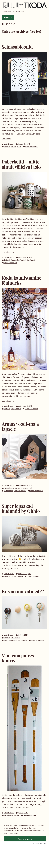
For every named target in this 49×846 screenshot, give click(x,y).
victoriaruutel (9, 144)
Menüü (9, 17)
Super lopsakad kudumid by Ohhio (21, 508)
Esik (12, 638)
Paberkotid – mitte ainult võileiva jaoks (22, 164)
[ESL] (10, 23)
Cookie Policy (13, 833)
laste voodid (8, 491)
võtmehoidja (22, 640)
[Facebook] (3, 23)
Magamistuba (9, 488)
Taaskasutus (15, 260)
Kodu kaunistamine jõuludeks (21, 280)
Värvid (19, 147)
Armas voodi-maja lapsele (20, 426)
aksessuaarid (9, 640)
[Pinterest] (7, 23)
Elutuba (13, 576)
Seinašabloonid (17, 47)
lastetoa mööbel (20, 491)
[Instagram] (13, 23)
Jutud (12, 409)
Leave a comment (31, 147)
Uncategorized (32, 260)
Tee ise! (13, 147)
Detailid (7, 147)
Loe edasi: (6, 138)
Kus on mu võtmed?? (23, 591)
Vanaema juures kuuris (18, 658)
